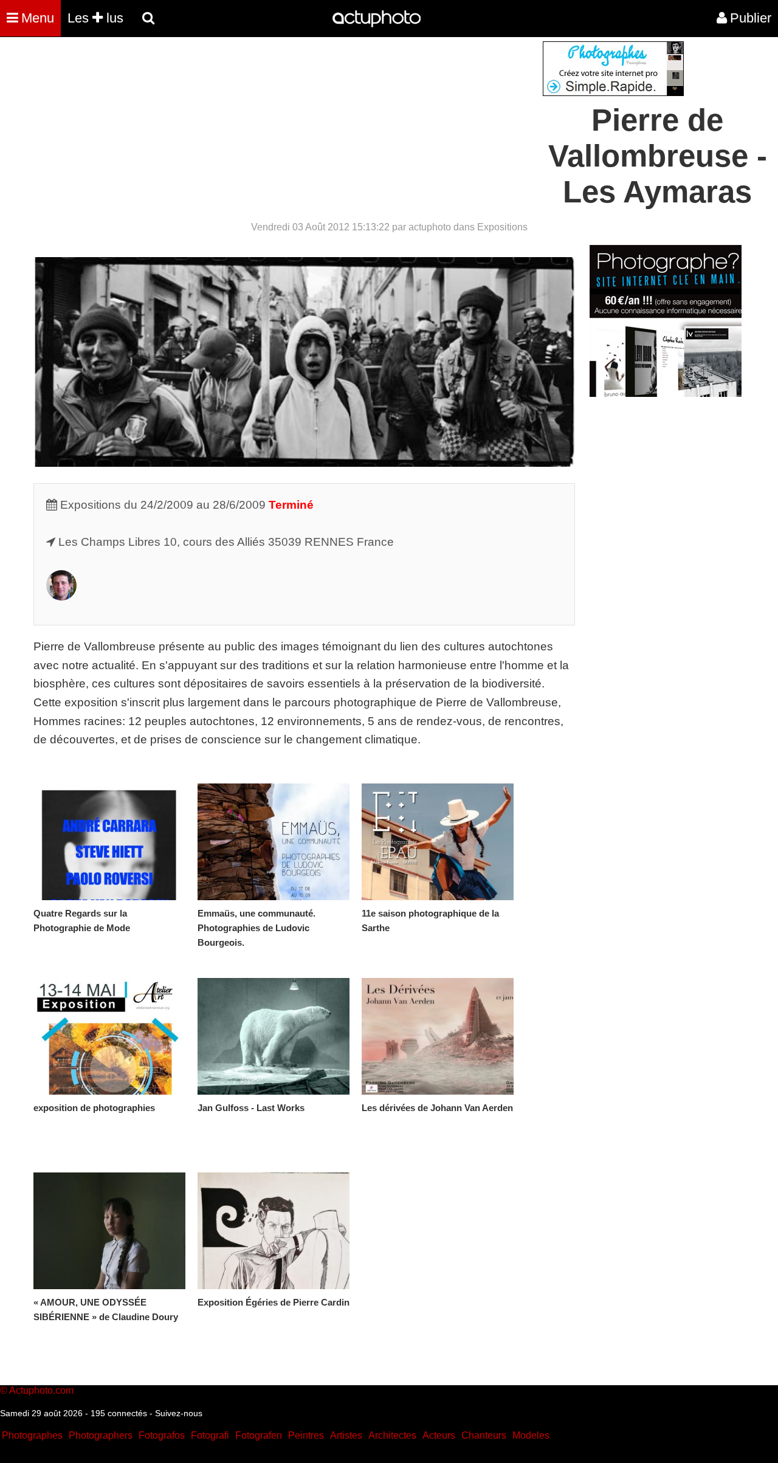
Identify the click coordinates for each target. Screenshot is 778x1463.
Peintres (306, 1435)
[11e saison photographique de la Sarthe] (438, 841)
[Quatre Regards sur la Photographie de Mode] (109, 841)
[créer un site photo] (666, 393)
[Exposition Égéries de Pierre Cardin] (273, 1230)
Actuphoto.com (41, 1390)
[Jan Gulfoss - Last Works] (273, 1036)
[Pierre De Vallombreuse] (61, 596)
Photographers (101, 1435)
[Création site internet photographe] (613, 93)
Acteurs (438, 1435)
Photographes (32, 1435)
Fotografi (210, 1435)
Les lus (95, 18)
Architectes (392, 1435)
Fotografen (258, 1435)
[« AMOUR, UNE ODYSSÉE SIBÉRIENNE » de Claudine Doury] (109, 1230)
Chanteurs (483, 1435)
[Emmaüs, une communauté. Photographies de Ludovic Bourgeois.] (273, 841)
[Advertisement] (315, 126)
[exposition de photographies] (109, 1036)
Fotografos (162, 1435)
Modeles (530, 1435)
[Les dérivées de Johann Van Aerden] (438, 1036)
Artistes (346, 1435)
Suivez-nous (178, 1413)
